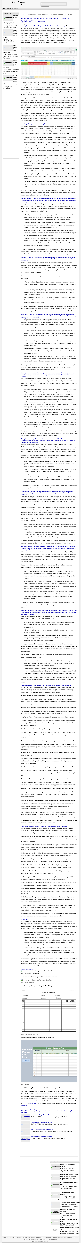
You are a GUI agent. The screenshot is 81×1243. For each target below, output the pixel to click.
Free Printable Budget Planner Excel (41, 1115)
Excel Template (34, 1239)
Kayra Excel (45, 1241)
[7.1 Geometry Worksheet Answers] (55, 1194)
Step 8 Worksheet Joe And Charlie (70, 1202)
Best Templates (68, 1237)
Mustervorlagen (53, 1239)
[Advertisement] (11, 125)
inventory (28, 1109)
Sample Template (46, 1237)
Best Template (43, 1239)
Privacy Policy (26, 1237)
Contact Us (12, 1237)
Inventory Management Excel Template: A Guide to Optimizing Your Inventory (43, 26)
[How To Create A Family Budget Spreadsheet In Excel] (8, 77)
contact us (24, 1105)
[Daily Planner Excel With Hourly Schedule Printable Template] (8, 47)
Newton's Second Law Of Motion (69, 1174)
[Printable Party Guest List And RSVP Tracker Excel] (55, 1221)
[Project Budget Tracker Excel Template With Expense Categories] (25, 1123)
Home (22, 14)
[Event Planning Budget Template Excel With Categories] (55, 1184)
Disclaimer (18, 1237)
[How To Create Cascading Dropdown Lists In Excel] (25, 1131)
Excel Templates (30, 14)
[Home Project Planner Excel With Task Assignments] (55, 1232)
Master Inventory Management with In (41, 1136)
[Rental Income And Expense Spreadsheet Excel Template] (8, 62)
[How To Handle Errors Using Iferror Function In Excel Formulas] (8, 31)
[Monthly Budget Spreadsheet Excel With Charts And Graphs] (8, 17)
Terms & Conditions (12, 8)
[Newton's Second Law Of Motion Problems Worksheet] (55, 1176)
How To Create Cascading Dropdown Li (42, 1129)
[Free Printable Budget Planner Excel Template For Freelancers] (25, 1116)
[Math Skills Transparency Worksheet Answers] (55, 1212)
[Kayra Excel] (17, 5)
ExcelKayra (32, 1103)
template (40, 1109)
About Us (5, 1237)
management (34, 1109)
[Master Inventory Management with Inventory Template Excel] (25, 1139)
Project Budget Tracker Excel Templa (41, 1122)
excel (24, 1109)
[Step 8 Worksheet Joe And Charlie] (55, 1204)
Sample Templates (58, 1237)
